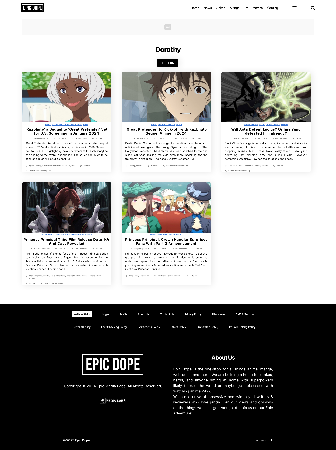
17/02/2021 (162, 249)
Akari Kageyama (35, 276)
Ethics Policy (178, 327)
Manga (235, 8)
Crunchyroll (273, 124)
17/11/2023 (162, 138)
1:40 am (298, 138)
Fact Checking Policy (114, 327)
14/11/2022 (62, 249)
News (208, 8)
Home (195, 8)
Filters (168, 63)
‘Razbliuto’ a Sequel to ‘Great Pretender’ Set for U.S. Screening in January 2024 (67, 131)
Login (105, 314)
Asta (230, 165)
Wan (73, 165)
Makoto (139, 165)
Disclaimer (218, 314)
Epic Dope (82, 440)
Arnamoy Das (45, 171)
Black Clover (251, 124)
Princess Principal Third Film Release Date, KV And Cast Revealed (66, 241)
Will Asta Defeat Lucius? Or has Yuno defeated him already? (266, 131)
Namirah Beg (244, 171)
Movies (258, 8)
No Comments (81, 138)
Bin (32, 165)
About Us (143, 314)
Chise (136, 276)
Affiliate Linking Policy (242, 327)
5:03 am (198, 138)
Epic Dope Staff (242, 138)
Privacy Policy (193, 314)
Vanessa (264, 165)
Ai (29, 165)
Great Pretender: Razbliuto (67, 124)
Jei (66, 165)
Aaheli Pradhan (43, 138)
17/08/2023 (262, 138)
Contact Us (167, 314)
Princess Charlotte (73, 276)
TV (246, 8)
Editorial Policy (81, 327)
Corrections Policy (148, 327)
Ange (131, 276)
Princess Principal (173, 235)
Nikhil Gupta (59, 283)
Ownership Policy (207, 327)
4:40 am (198, 249)
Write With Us (82, 314)
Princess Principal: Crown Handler (73, 235)
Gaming (272, 8)
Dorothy (38, 165)
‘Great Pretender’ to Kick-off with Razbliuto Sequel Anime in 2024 (166, 131)
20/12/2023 (62, 138)
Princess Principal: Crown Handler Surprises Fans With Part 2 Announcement (166, 241)
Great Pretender (166, 124)
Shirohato (177, 276)
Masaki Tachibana (58, 276)
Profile (123, 314)
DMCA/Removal (245, 314)
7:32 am (99, 138)
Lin (69, 165)
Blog (262, 124)
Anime (221, 8)
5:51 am (99, 249)
